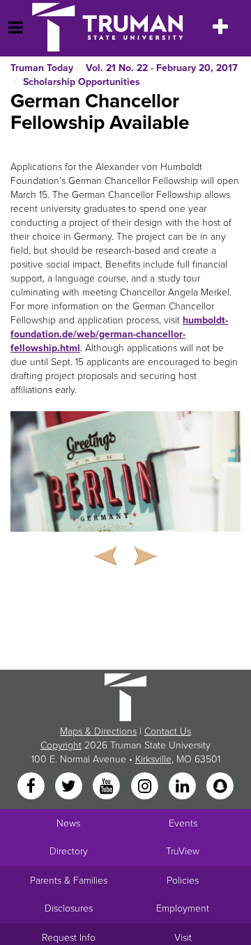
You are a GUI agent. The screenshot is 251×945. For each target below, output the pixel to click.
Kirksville (153, 759)
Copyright (61, 745)
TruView (182, 851)
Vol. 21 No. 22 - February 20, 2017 (162, 68)
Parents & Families (68, 880)
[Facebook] (32, 787)
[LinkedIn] (183, 787)
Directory (69, 851)
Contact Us (167, 731)
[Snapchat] (220, 787)
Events (183, 823)
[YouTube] (108, 787)
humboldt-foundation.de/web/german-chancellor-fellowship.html (119, 334)
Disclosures (69, 908)
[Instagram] (146, 787)
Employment (182, 908)
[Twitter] (70, 787)
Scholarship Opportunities (81, 82)
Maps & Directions (98, 731)
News (68, 823)
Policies (183, 880)
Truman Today (41, 68)
